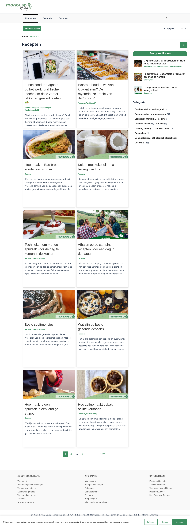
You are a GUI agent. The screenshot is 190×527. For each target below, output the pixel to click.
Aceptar (179, 522)
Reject (165, 522)
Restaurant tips (39, 258)
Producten (30, 18)
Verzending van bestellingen (30, 485)
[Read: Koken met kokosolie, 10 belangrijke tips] (102, 145)
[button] (167, 18)
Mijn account (90, 481)
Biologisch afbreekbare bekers (150, 119)
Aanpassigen (91, 499)
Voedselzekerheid (32, 110)
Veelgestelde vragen (94, 485)
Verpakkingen (45, 108)
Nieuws (28, 108)
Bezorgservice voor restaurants (150, 114)
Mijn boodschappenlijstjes (96, 502)
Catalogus (89, 488)
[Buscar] (183, 45)
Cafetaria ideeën (143, 124)
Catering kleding (143, 128)
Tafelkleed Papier (157, 485)
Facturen (89, 495)
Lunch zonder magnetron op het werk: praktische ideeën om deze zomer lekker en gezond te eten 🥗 (43, 94)
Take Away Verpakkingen (161, 488)
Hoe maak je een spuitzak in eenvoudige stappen (41, 408)
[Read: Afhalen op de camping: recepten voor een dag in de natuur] (102, 225)
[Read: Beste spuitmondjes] (49, 305)
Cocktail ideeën (162, 128)
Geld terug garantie (26, 492)
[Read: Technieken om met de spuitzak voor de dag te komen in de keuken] (49, 225)
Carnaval (159, 124)
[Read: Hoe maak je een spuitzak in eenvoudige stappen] (49, 384)
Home (25, 36)
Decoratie (47, 18)
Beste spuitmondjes (39, 324)
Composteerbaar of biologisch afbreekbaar (156, 138)
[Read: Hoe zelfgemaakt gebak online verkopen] (102, 384)
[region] (95, 521)
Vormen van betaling (26, 488)
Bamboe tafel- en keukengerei (149, 109)
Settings (150, 522)
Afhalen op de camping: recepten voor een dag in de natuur (96, 249)
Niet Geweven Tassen (159, 495)
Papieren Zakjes (157, 492)
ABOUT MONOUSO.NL (28, 476)
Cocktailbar (140, 133)
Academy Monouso (26, 502)
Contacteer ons (91, 492)
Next (104, 454)
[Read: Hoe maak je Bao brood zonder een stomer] (49, 145)
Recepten (63, 18)
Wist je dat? (91, 103)
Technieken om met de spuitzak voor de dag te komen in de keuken (42, 249)
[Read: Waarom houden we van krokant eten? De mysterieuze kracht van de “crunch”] (102, 65)
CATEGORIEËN (157, 476)
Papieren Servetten (158, 481)
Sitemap (21, 499)
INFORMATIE (91, 476)
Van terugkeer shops (26, 495)
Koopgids (169, 28)
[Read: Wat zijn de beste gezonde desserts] (102, 305)
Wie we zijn (22, 481)
